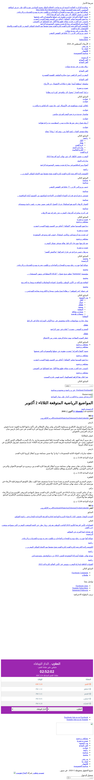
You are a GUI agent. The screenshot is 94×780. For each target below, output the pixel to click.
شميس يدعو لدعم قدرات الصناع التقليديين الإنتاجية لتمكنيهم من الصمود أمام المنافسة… (52, 196)
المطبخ (80, 309)
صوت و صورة (82, 88)
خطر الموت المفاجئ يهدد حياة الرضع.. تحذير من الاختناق (65, 338)
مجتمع (85, 258)
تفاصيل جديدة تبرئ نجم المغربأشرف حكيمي (70, 114)
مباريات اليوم (78, 147)
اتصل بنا (85, 48)
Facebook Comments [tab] (80, 573)
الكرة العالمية (77, 150)
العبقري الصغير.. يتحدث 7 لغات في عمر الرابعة (69, 329)
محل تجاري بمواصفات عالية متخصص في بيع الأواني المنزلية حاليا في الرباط (57, 321)
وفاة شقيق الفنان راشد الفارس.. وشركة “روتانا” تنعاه (66, 131)
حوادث (85, 99)
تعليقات (85, 575)
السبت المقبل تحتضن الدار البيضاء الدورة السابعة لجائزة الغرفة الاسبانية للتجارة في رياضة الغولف (54, 516)
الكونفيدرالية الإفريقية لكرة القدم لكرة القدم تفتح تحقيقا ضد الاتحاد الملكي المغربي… (54, 174)
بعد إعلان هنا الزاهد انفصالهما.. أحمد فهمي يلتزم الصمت (66, 377)
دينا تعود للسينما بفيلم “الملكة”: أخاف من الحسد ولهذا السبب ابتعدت (61, 19)
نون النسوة (83, 298)
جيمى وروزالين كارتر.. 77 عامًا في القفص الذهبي (68, 33)
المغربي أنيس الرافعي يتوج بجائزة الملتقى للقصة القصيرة (65, 75)
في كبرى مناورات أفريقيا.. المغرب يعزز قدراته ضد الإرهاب (64, 213)
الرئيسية (84, 57)
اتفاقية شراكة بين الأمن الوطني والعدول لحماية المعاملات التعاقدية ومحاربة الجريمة (54, 282)
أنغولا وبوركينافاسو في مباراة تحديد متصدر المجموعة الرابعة (64, 24)
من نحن (85, 46)
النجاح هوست (21, 773)
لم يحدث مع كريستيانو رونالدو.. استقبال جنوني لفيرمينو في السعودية (60, 235)
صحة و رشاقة (77, 312)
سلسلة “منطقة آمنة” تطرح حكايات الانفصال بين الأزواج (66, 84)
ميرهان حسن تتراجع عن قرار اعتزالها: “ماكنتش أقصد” (66, 252)
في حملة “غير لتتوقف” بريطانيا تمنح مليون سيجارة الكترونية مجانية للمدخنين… (56, 291)
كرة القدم (79, 145)
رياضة (85, 138)
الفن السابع (83, 60)
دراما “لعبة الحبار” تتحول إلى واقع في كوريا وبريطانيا (67, 92)
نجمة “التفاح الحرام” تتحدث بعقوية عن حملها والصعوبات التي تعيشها (61, 17)
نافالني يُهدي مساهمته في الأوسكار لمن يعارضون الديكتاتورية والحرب (60, 106)
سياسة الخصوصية (81, 53)
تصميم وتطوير (38, 773)
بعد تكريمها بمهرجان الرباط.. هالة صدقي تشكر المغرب (66, 243)
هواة (81, 143)
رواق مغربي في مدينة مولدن (76, 31)
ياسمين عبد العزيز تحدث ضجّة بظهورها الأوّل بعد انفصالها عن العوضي (60, 21)
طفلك (80, 305)
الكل (81, 140)
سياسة (85, 180)
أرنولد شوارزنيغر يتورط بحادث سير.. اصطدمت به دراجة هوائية (63, 123)
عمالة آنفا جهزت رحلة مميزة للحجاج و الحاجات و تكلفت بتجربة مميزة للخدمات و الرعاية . (52, 12)
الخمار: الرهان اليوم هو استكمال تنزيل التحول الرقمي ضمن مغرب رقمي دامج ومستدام (53, 204)
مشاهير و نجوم (82, 222)
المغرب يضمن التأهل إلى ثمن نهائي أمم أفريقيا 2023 (67, 14)
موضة (80, 307)
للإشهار (85, 51)
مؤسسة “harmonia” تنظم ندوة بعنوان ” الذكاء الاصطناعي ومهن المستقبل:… (57, 274)
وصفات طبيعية (77, 314)
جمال (81, 302)
